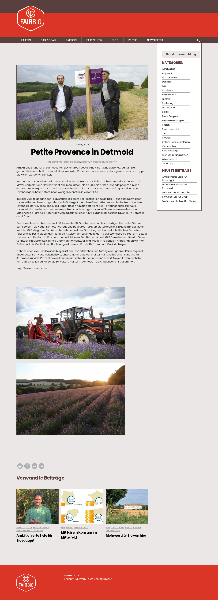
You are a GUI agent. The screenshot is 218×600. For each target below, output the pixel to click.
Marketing (167, 103)
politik (29, 527)
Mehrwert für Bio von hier (126, 535)
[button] (20, 466)
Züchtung (37, 530)
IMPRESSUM (80, 579)
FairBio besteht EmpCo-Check (179, 201)
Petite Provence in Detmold (82, 152)
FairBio (69, 575)
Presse (132, 40)
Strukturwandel (170, 129)
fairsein (71, 40)
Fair (49, 161)
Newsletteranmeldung (181, 54)
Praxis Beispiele (71, 161)
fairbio (26, 40)
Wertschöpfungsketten (103, 161)
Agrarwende (169, 69)
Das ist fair (48, 40)
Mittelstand (168, 107)
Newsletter (155, 40)
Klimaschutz (117, 527)
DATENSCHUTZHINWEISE (100, 579)
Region (85, 161)
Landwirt (57, 161)
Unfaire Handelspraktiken (176, 142)
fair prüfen (94, 40)
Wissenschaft (24, 530)
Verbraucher (81, 527)
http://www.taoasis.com (31, 268)
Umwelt (137, 527)
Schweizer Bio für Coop (175, 196)
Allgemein (167, 73)
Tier (164, 133)
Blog (115, 40)
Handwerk (167, 90)
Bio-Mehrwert (169, 77)
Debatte (20, 527)
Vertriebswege (170, 150)
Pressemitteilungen (173, 120)
